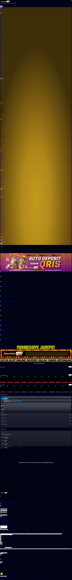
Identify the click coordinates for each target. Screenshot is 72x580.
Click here (40, 579)
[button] (1, 344)
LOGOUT (1, 544)
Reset (1, 529)
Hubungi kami (3, 458)
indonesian (4, 578)
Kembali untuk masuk (5, 529)
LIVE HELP (1, 499)
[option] (36, 262)
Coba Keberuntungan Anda (3, 576)
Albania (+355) (3, 519)
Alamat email (1, 514)
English (6, 578)
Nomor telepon (2, 515)
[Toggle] (1, 574)
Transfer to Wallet (2, 548)
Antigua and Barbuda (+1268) (5, 524)
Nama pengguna (2, 508)
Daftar (5, 545)
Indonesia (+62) (4, 517)
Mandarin (9, 578)
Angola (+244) (3, 522)
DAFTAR (4, 6)
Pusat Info (3, 457)
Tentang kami (3, 454)
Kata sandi (1, 509)
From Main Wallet (2, 547)
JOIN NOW (1, 500)
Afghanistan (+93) (4, 518)
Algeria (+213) (3, 520)
